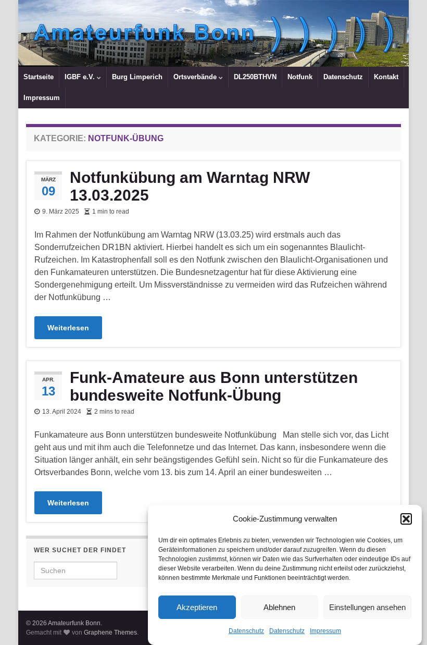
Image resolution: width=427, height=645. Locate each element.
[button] (406, 519)
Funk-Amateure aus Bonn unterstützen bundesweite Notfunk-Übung (214, 386)
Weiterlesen (68, 328)
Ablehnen (279, 607)
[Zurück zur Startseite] (213, 33)
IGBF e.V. (81, 77)
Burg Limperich (137, 77)
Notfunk (299, 77)
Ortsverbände (196, 77)
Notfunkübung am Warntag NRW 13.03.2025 (190, 186)
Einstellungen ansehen (367, 607)
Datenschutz (246, 631)
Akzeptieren (197, 607)
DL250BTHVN (255, 77)
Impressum (325, 631)
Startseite (38, 77)
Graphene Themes (110, 632)
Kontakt (386, 77)
